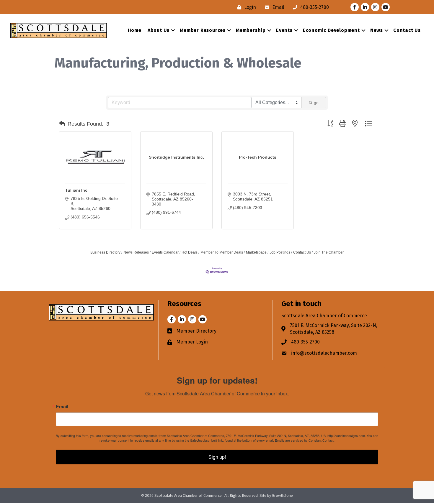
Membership (251, 30)
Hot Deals (190, 252)
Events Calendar (165, 252)
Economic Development (331, 30)
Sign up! (217, 456)
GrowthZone (282, 495)
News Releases (136, 252)
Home (134, 30)
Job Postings (280, 252)
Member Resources (203, 30)
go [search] (316, 102)
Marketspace (256, 252)
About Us (158, 30)
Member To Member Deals (221, 252)
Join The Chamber (329, 252)
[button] (62, 124)
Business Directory (105, 252)
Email (62, 406)
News (376, 30)
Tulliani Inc (76, 190)
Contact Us (407, 30)
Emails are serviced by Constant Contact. (305, 440)
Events (284, 30)
